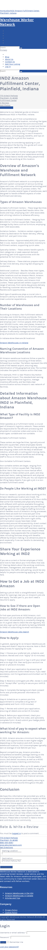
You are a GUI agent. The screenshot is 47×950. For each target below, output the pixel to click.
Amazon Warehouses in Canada (19, 895)
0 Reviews (4, 103)
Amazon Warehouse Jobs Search (14, 632)
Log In (8, 43)
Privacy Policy (11, 910)
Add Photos (5, 105)
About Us (9, 36)
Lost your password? (9, 947)
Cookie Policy (11, 912)
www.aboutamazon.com (11, 845)
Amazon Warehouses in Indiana (14, 343)
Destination (7, 858)
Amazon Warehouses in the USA (19, 893)
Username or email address (13, 932)
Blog (7, 33)
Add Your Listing (12, 40)
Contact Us (10, 38)
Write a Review (6, 107)
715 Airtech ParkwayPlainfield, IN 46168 (9, 96)
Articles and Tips (12, 898)
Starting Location (10, 850)
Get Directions (6, 847)
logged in (16, 833)
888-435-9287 (6, 842)
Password (5, 937)
